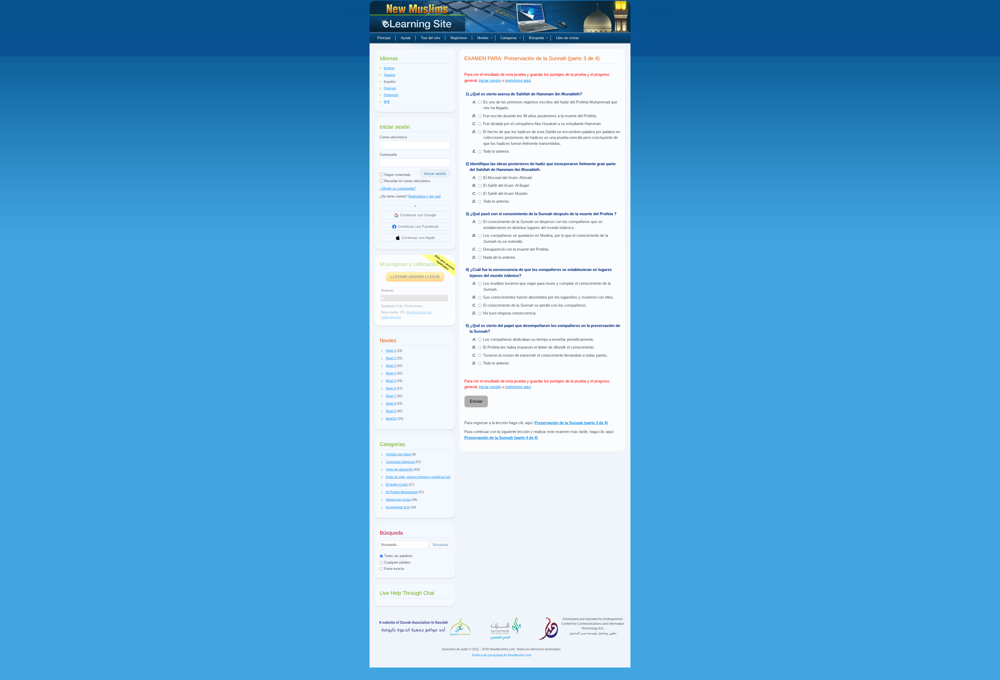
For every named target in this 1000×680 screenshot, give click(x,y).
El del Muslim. (506, 193)
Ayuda (405, 38)
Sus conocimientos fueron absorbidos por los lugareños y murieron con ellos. (548, 297)
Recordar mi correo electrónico (406, 181)
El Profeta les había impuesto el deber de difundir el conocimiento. (539, 347)
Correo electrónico (393, 137)
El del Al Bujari (506, 185)
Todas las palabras (398, 556)
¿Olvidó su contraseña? (398, 188)
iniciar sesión (490, 80)
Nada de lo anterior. (499, 257)
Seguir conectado (396, 175)
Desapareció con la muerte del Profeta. (516, 249)
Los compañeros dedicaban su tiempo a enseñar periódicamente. (538, 339)
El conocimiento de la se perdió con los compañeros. (535, 305)
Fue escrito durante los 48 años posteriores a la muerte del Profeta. (540, 116)
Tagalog (389, 75)
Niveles (483, 38)
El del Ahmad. (508, 177)
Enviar (476, 401)
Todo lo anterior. (496, 151)
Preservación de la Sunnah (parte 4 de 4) (501, 437)
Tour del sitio (430, 38)
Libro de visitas (567, 38)
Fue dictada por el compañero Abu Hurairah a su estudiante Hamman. (542, 123)
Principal (383, 38)
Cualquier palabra (396, 562)
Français (390, 88)
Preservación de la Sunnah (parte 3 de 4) (571, 423)
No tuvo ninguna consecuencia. (509, 313)
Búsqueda (536, 38)
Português (391, 95)
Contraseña (388, 155)
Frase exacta (393, 569)
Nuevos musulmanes (418, 18)
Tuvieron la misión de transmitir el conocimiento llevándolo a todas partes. (545, 355)
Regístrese (459, 38)
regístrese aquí (518, 80)
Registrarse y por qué (424, 196)
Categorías (509, 38)
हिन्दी (387, 102)
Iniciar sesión (435, 174)
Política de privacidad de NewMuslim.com (501, 655)
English (389, 68)
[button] (382, 351)
